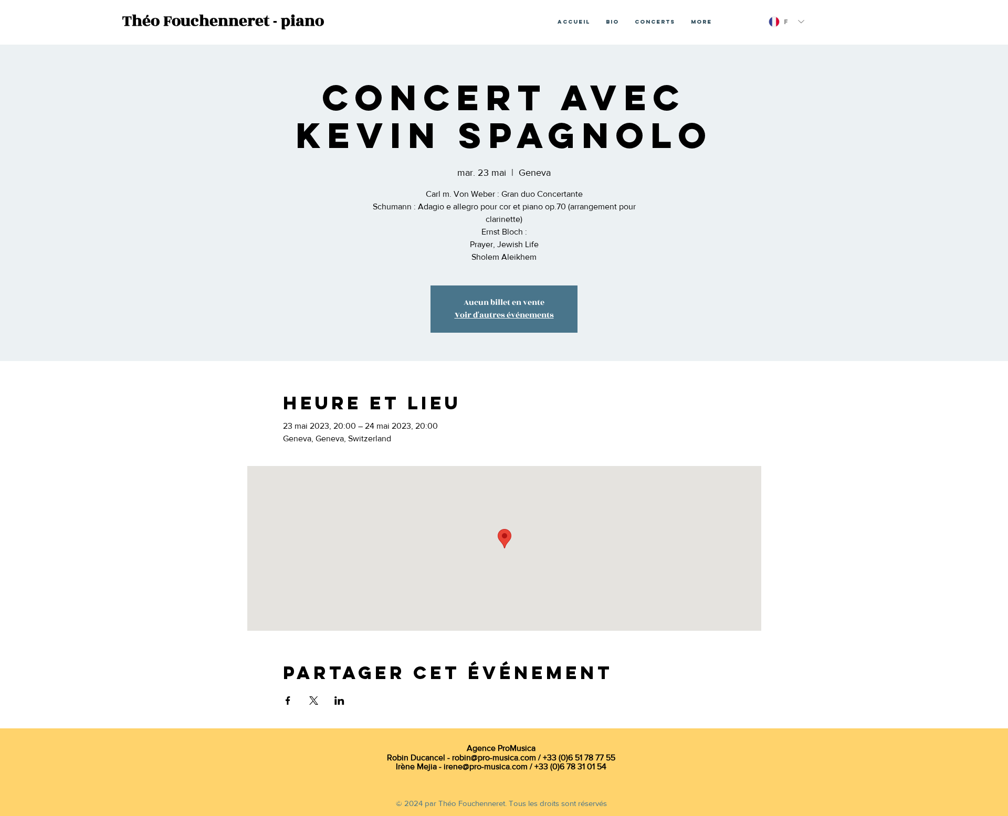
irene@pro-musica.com (486, 766)
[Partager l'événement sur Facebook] (288, 700)
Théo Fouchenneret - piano (223, 21)
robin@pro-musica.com (494, 757)
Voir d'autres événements (504, 315)
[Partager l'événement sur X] (314, 700)
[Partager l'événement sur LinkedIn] (339, 700)
